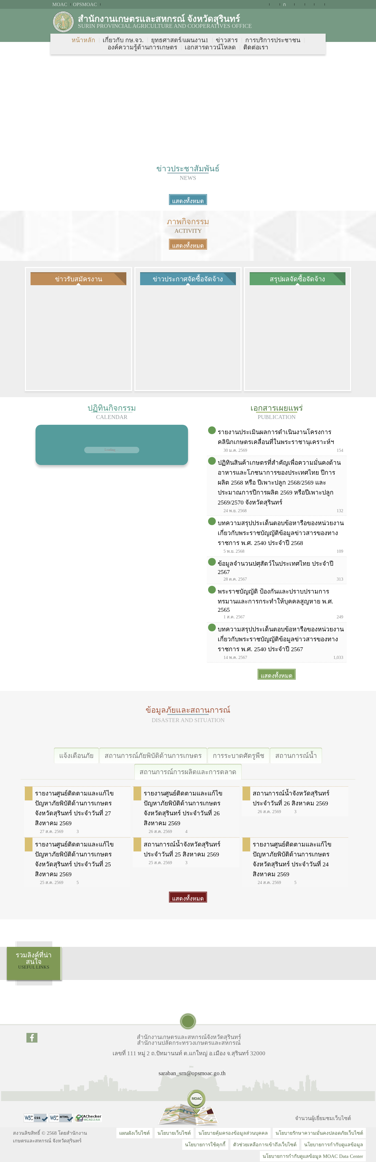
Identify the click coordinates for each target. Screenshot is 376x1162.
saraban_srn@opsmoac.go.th (192, 1073)
